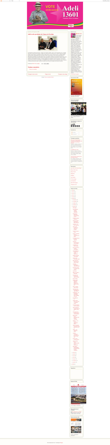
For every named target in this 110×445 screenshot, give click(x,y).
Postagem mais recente (32, 74)
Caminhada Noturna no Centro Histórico (76, 239)
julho (74, 352)
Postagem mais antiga (62, 74)
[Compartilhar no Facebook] (47, 63)
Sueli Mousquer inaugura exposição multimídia (75, 211)
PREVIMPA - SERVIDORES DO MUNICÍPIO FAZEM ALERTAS (76, 348)
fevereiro (74, 360)
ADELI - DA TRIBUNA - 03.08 (75, 330)
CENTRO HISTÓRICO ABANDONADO (76, 265)
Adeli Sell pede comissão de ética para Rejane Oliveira (76, 157)
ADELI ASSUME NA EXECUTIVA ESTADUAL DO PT (76, 327)
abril (74, 357)
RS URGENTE (73, 180)
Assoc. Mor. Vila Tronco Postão (76, 168)
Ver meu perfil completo (75, 74)
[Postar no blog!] (45, 63)
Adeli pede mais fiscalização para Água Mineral (76, 290)
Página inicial (48, 74)
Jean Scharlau (73, 177)
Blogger (61, 442)
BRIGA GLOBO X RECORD (76, 273)
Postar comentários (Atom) (49, 77)
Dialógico (72, 175)
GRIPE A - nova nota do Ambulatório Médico (75, 322)
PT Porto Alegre (73, 179)
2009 (73, 198)
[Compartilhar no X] (46, 63)
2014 (73, 190)
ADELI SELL (79, 33)
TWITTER (74, 271)
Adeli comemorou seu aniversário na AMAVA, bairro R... (76, 309)
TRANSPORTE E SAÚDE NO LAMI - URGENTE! (76, 252)
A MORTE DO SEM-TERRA (75, 245)
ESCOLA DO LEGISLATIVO (76, 339)
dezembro (74, 199)
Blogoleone (73, 173)
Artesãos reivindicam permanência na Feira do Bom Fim (76, 335)
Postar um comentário (33, 69)
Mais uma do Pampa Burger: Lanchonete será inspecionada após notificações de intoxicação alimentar (76, 141)
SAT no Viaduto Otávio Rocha (75, 287)
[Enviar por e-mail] (44, 63)
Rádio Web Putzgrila (74, 182)
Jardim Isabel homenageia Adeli (76, 258)
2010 (73, 196)
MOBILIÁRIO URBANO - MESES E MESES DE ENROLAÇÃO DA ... (76, 282)
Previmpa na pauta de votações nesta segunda (76, 268)
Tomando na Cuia (74, 184)
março (74, 358)
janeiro (74, 362)
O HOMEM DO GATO (74, 149)
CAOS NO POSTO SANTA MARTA (76, 305)
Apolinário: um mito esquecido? (76, 225)
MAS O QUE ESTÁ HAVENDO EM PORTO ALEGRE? (76, 317)
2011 (73, 195)
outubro (74, 203)
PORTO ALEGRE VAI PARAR (76, 256)
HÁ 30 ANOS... (75, 278)
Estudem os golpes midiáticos (76, 219)
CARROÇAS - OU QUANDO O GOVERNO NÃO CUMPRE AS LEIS (76, 294)
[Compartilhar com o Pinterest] (48, 63)
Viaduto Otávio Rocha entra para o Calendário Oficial (76, 302)
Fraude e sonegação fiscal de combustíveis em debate (76, 235)
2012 (73, 193)
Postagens (74, 132)
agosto (74, 206)
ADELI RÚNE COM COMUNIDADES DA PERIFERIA (76, 343)
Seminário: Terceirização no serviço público (76, 242)
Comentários (74, 134)
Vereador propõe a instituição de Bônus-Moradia (76, 221)
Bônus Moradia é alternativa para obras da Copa (76, 261)
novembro (75, 201)
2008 (73, 364)
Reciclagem (75, 207)
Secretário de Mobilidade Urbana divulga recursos (76, 215)
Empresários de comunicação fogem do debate (76, 276)
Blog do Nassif (73, 171)
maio (74, 355)
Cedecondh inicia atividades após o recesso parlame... (76, 313)
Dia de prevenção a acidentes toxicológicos (76, 248)
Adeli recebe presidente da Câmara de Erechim (75, 228)
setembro (74, 204)
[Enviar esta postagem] (42, 63)
